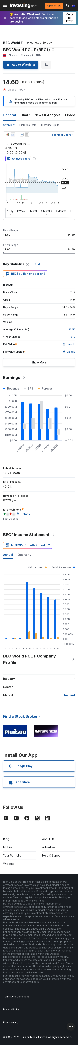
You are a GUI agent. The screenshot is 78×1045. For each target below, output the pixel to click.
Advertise (48, 847)
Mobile (7, 847)
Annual (8, 554)
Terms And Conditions (16, 996)
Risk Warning (10, 1022)
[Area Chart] (13, 134)
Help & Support (52, 855)
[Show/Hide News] (27, 134)
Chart (25, 115)
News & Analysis (47, 115)
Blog (6, 839)
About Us (48, 839)
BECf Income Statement (26, 534)
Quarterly (24, 554)
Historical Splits (50, 124)
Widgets (8, 863)
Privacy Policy (11, 1009)
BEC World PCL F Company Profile (29, 659)
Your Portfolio (12, 855)
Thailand (68, 695)
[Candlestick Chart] (7, 134)
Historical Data (27, 124)
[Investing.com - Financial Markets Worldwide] (23, 5)
